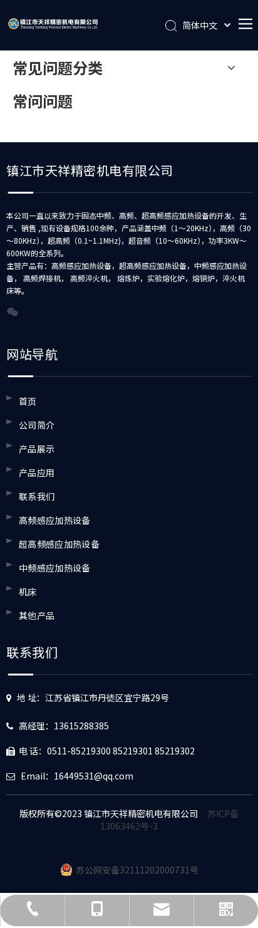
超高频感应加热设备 (59, 544)
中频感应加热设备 (55, 567)
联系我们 (36, 496)
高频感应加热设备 (55, 520)
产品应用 (36, 472)
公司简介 (36, 425)
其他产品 (36, 615)
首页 (28, 401)
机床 (28, 591)
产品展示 (36, 448)
